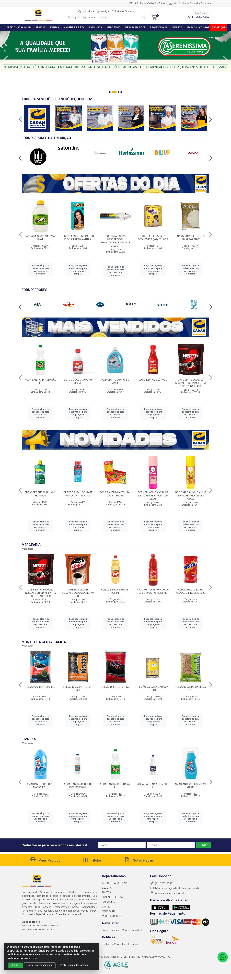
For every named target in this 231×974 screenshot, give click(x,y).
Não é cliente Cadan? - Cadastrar (192, 3)
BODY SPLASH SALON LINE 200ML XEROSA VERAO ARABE (190, 495)
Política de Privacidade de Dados (120, 944)
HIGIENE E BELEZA (112, 897)
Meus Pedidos (49, 860)
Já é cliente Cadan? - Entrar (149, 3)
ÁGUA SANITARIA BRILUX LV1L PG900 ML (78, 786)
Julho (140, 930)
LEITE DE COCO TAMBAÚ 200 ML (78, 381)
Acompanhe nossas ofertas (170, 893)
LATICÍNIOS (108, 901)
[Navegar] (6, 59)
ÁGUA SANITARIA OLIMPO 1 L (153, 786)
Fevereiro (116, 930)
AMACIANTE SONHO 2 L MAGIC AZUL (40, 786)
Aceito (15, 965)
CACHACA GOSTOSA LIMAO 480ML (40, 238)
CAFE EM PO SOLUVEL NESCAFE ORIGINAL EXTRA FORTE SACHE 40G (190, 383)
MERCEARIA (109, 911)
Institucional (87, 11)
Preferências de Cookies (74, 965)
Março (126, 930)
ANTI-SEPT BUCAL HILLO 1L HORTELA (40, 494)
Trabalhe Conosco (124, 11)
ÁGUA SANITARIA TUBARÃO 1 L (40, 381)
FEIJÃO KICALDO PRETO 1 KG (78, 688)
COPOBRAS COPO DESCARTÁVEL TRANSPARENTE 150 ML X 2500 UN (115, 241)
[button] (110, 92)
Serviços (104, 11)
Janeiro (106, 930)
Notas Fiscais (143, 860)
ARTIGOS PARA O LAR (114, 883)
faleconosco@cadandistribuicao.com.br (177, 888)
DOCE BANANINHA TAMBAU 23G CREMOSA (115, 494)
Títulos (96, 860)
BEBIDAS (107, 887)
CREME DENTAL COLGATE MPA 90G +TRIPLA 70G (78, 494)
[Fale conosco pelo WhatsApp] (222, 957)
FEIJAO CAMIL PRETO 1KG (40, 686)
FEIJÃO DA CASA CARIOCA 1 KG (153, 688)
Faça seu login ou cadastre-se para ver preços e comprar (40, 269)
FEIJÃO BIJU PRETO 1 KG (115, 686)
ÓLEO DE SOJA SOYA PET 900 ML (115, 591)
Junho (133, 930)
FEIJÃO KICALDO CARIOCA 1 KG (191, 688)
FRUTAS (106, 892)
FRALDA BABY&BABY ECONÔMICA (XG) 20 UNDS (153, 238)
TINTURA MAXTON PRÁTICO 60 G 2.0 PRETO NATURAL (78, 238)
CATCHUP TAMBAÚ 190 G (153, 379)
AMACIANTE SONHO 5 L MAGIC (115, 381)
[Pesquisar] (143, 17)
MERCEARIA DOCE (112, 916)
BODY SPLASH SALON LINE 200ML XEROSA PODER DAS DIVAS (153, 495)
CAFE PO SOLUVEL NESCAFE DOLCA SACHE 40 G (78, 593)
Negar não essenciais (40, 965)
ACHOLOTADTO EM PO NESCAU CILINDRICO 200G (190, 591)
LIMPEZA (107, 906)
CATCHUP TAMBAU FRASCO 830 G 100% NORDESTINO (153, 591)
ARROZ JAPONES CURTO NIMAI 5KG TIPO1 (191, 238)
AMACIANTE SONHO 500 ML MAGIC (190, 786)
